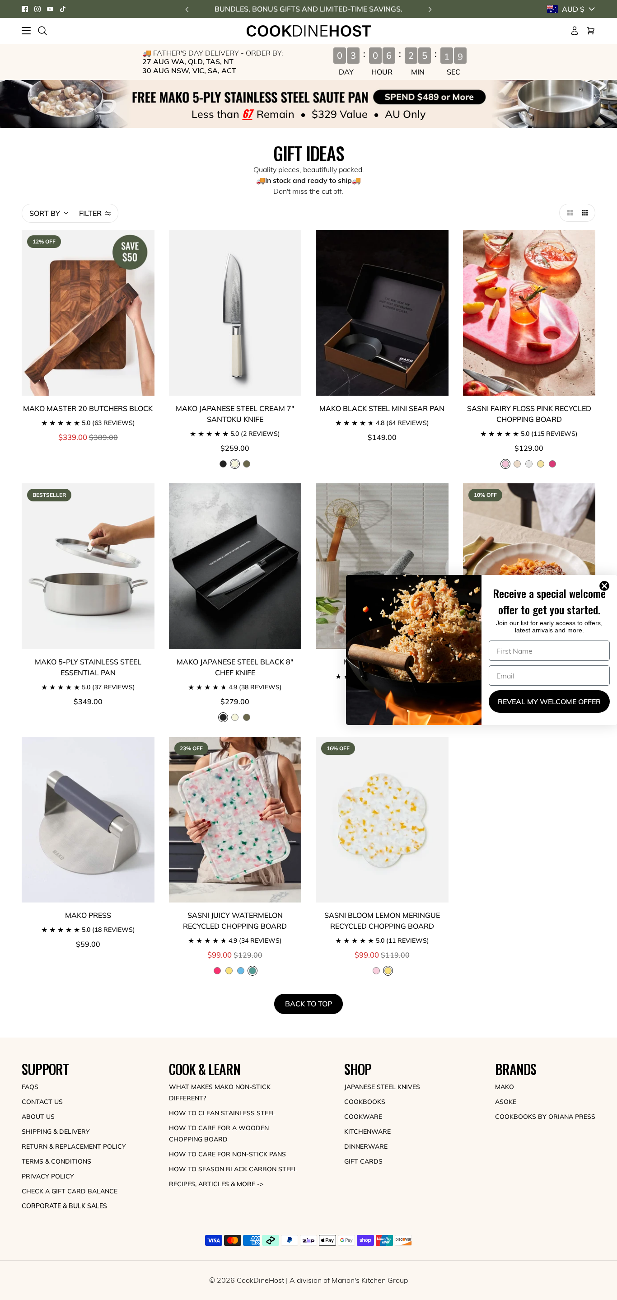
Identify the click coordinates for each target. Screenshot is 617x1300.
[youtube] (50, 9)
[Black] (223, 464)
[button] (568, 213)
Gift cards (363, 1161)
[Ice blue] (241, 971)
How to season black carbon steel (233, 1169)
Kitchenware (367, 1131)
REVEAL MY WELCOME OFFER (549, 701)
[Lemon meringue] (541, 464)
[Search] (42, 30)
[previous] (187, 9)
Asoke (505, 1102)
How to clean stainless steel (222, 1113)
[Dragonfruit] (552, 464)
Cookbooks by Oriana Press (545, 1117)
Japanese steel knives (382, 1087)
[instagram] (37, 9)
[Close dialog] (606, 586)
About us (38, 1117)
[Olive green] (247, 464)
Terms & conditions (56, 1161)
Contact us (42, 1102)
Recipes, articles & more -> (216, 1184)
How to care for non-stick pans (227, 1154)
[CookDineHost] (309, 31)
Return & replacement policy (74, 1146)
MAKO (504, 1087)
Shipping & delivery (56, 1131)
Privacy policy (48, 1176)
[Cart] (590, 30)
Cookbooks (364, 1102)
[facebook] (25, 9)
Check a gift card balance (69, 1191)
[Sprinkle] (517, 464)
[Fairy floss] (376, 971)
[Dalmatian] (529, 464)
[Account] (574, 30)
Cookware (363, 1117)
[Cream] (235, 717)
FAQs (30, 1087)
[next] (430, 9)
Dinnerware (366, 1146)
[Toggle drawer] (26, 30)
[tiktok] (63, 9)
